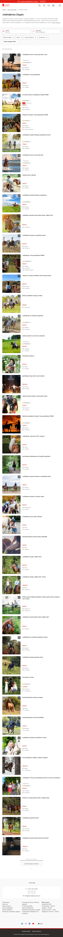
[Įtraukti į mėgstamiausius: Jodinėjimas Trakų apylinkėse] (19, 75)
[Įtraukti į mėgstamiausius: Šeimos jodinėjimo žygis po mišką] (19, 296)
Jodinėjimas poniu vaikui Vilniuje (32, 516)
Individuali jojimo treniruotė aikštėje (33, 717)
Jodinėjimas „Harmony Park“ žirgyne (33, 436)
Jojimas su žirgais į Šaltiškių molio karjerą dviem (36, 275)
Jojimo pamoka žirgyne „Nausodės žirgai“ (35, 396)
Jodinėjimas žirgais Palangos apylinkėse (34, 195)
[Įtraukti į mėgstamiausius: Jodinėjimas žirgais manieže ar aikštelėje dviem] (19, 476)
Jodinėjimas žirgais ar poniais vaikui (33, 496)
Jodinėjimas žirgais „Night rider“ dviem (34, 577)
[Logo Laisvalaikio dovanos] (6, 5)
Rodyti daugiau (56, 22)
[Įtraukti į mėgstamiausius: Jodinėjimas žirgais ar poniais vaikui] (19, 497)
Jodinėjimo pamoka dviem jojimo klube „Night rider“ (37, 215)
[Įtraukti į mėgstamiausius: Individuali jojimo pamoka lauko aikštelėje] (19, 537)
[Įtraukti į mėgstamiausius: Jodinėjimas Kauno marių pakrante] (19, 155)
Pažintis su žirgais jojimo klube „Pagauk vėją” (35, 798)
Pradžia (4, 9)
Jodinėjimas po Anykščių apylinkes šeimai (34, 637)
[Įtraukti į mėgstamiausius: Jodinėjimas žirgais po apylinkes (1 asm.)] (19, 738)
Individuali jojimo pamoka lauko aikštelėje (34, 536)
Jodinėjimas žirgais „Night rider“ (32, 556)
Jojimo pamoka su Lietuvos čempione (33, 336)
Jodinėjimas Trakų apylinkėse (31, 74)
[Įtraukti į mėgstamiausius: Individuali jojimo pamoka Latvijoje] (19, 697)
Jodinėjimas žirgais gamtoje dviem (32, 657)
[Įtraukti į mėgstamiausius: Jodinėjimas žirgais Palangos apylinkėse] (19, 195)
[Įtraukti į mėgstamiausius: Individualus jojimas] (19, 356)
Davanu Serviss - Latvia (49, 909)
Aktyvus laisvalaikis (12, 9)
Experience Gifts (46, 904)
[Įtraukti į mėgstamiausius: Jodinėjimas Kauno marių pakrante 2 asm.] (19, 55)
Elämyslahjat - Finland (48, 906)
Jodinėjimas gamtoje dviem (30, 818)
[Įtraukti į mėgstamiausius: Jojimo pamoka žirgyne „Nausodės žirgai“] (19, 396)
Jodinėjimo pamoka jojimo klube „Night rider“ (35, 617)
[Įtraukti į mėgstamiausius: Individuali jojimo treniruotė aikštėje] (19, 718)
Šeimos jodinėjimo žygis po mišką (32, 295)
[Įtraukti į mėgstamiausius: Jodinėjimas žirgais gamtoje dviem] (19, 657)
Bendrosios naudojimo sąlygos (11, 911)
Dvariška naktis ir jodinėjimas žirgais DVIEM (35, 94)
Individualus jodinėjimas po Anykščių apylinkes (36, 456)
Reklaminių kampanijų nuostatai (31, 909)
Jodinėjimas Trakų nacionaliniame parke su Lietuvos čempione (41, 777)
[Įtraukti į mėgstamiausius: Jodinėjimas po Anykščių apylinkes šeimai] (19, 637)
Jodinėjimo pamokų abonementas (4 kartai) (35, 838)
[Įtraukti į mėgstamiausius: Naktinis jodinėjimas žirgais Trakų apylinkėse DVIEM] (19, 416)
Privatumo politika (27, 906)
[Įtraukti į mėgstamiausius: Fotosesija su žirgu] (19, 677)
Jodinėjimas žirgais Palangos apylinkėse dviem (36, 135)
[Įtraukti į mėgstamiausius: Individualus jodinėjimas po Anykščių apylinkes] (19, 456)
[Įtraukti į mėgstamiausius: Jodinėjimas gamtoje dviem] (19, 818)
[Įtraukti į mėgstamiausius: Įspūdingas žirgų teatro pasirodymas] (19, 376)
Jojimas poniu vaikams (29, 175)
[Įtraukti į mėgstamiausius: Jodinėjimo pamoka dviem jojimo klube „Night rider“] (19, 215)
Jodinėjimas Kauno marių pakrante (32, 155)
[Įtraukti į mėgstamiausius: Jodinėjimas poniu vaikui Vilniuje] (19, 517)
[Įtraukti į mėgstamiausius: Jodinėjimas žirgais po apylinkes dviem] (19, 235)
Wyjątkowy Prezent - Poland (50, 911)
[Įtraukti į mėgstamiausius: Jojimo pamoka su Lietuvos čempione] (19, 336)
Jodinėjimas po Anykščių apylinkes (32, 315)
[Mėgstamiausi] (49, 5)
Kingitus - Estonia (47, 908)
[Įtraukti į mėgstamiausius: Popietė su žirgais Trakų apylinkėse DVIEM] (19, 115)
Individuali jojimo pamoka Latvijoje (32, 697)
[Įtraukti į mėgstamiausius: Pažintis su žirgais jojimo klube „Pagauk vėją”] (19, 798)
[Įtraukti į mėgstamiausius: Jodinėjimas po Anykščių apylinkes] (19, 316)
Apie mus (5, 904)
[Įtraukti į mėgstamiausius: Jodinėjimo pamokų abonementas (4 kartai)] (19, 838)
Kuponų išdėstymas (27, 908)
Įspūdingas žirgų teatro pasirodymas (33, 376)
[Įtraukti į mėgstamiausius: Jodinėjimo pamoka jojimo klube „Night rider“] (19, 617)
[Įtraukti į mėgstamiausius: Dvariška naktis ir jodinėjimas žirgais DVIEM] (19, 95)
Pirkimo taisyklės (7, 909)
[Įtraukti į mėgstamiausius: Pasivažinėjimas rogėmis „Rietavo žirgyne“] (19, 758)
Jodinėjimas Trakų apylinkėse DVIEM (33, 255)
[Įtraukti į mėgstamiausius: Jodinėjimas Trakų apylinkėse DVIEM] (19, 255)
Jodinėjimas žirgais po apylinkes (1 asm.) (34, 737)
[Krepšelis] (53, 5)
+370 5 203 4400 (32, 889)
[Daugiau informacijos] (31, 103)
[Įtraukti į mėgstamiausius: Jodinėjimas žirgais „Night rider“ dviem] (19, 577)
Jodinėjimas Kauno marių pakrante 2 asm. (35, 54)
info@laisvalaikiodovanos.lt (32, 896)
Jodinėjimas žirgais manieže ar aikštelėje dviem (36, 476)
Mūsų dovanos (6, 906)
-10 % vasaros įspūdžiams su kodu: (27, 1)
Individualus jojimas (28, 356)
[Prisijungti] (44, 5)
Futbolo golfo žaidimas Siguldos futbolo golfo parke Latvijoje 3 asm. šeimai (41, 598)
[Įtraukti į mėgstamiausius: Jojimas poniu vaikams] (19, 175)
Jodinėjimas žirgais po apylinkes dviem (34, 235)
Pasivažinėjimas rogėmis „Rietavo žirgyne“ (35, 757)
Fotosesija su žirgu (28, 677)
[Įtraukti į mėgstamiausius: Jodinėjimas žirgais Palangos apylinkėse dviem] (19, 135)
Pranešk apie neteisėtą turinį (30, 911)
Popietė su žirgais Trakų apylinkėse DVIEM (35, 115)
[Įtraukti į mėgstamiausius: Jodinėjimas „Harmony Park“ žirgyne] (19, 436)
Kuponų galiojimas (7, 908)
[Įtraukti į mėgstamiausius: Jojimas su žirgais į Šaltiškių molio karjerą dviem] (19, 276)
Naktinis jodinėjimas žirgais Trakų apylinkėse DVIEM (37, 416)
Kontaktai (24, 913)
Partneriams (5, 902)
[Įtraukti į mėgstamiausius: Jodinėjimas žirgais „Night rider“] (19, 557)
